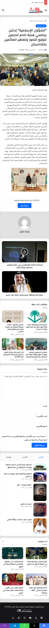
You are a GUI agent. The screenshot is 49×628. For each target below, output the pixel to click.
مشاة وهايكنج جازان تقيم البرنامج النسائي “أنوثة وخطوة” (38, 590)
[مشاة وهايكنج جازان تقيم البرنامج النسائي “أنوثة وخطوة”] (36, 579)
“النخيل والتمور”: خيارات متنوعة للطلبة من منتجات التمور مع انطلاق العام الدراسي (14, 328)
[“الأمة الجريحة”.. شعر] (40, 492)
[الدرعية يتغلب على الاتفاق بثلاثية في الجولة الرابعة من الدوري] (12, 553)
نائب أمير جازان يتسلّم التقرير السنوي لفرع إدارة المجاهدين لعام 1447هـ (13, 354)
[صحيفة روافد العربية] (35, 10)
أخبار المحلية (34, 21)
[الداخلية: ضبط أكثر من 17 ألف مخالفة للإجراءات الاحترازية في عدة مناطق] (40, 467)
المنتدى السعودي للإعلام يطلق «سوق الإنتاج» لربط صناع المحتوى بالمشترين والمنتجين (36, 354)
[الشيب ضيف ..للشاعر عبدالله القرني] (40, 526)
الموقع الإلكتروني (41, 426)
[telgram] (7, 618)
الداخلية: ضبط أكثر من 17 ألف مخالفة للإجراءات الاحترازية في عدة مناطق (19, 466)
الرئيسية (42, 21)
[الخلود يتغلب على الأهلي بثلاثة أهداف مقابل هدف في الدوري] (12, 579)
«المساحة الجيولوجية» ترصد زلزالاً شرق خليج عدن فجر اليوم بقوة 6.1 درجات (36, 327)
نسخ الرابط (24, 206)
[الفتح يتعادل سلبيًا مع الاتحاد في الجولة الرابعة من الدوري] (36, 553)
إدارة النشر (41, 50)
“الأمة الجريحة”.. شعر (24, 485)
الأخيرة (24, 457)
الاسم (44, 406)
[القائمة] (3, 11)
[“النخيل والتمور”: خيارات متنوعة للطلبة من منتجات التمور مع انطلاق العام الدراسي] (13, 316)
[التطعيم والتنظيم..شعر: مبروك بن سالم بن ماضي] (40, 477)
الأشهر (41, 457)
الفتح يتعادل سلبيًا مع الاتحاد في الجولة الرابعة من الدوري (37, 563)
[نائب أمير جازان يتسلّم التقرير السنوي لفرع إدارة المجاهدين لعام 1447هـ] (13, 344)
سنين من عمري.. (26, 504)
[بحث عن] (46, 11)
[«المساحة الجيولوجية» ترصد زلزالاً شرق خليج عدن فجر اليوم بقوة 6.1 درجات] (36, 316)
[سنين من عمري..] (40, 510)
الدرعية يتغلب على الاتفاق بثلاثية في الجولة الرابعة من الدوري (23, 2)
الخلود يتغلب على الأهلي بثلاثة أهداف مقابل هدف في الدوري (13, 590)
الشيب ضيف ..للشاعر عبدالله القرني (19, 519)
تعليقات (8, 457)
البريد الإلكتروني (41, 416)
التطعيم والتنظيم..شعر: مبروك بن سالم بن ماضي (18, 475)
